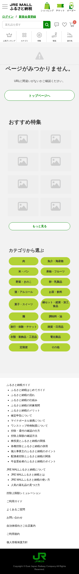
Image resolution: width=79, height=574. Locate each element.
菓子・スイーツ (23, 304)
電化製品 (55, 336)
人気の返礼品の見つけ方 (25, 485)
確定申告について (21, 415)
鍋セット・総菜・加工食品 (55, 304)
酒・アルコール (23, 292)
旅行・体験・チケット (24, 326)
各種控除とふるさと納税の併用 (29, 446)
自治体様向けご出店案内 (21, 525)
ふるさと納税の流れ (23, 395)
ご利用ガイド (14, 501)
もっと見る (39, 226)
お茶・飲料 (55, 292)
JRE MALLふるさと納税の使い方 (30, 479)
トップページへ (39, 95)
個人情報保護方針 (17, 542)
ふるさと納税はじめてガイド (28, 390)
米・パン (23, 271)
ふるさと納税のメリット (25, 410)
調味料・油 (55, 316)
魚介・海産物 (55, 261)
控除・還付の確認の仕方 (25, 430)
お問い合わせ (14, 517)
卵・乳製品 (55, 281)
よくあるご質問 (16, 509)
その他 (55, 347)
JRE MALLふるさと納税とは (28, 474)
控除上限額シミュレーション (24, 493)
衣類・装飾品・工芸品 (24, 336)
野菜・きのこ (24, 281)
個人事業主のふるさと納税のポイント (33, 451)
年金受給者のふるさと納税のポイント (33, 461)
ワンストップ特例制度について (29, 425)
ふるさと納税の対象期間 (25, 405)
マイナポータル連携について (28, 420)
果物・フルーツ (55, 271)
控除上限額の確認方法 (24, 435)
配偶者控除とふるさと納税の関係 (30, 456)
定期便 (24, 347)
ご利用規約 (13, 533)
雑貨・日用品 (55, 326)
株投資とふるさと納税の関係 (28, 440)
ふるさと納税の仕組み (24, 400)
